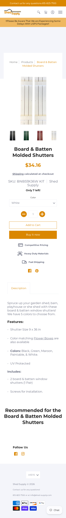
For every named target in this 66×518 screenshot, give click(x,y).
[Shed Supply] (14, 12)
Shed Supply (20, 484)
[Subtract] (24, 214)
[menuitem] (38, 12)
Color (33, 197)
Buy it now (33, 234)
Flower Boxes (43, 338)
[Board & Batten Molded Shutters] (12, 135)
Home (13, 62)
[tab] (18, 288)
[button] (38, 12)
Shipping (18, 174)
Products (27, 62)
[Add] (42, 214)
